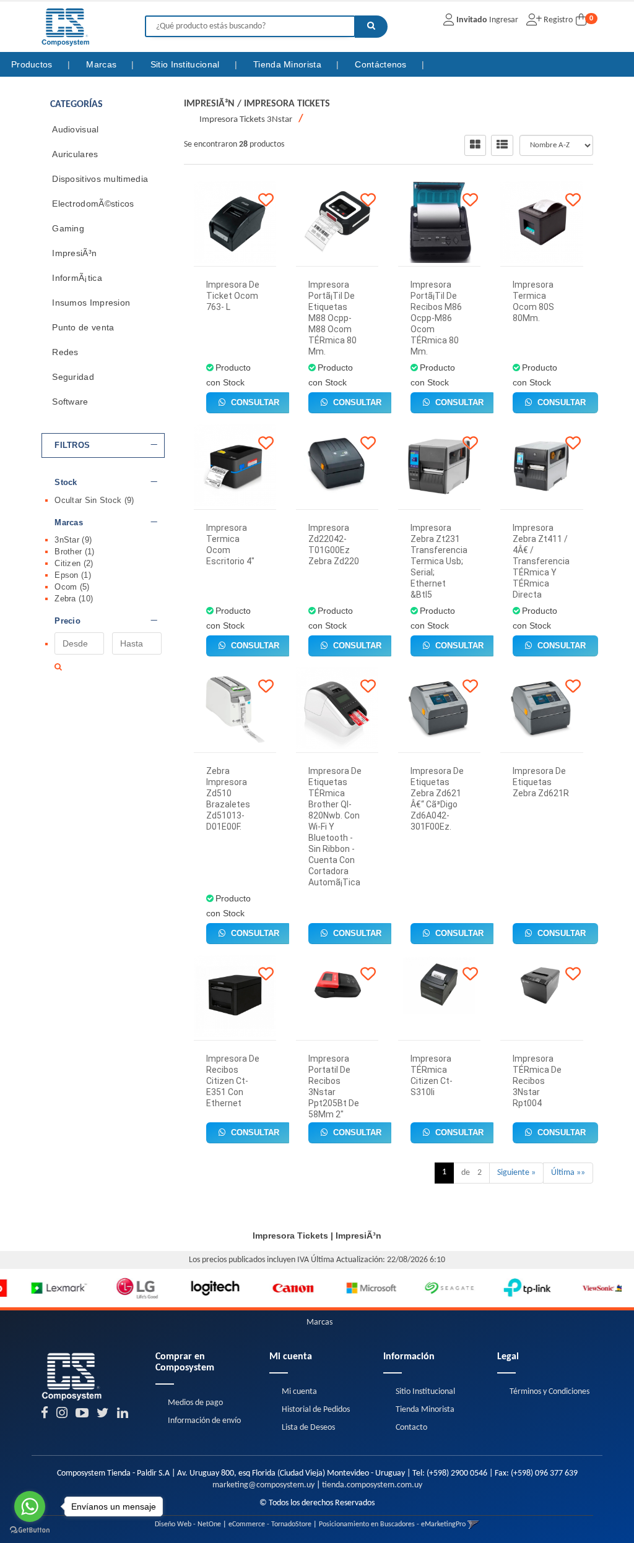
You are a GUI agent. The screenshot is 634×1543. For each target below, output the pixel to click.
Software (70, 401)
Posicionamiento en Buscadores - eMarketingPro (392, 1524)
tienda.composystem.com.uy (372, 1485)
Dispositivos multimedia (100, 179)
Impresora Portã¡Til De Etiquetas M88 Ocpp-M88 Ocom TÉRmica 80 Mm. (332, 318)
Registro (557, 20)
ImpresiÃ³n (74, 253)
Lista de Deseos (308, 1427)
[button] (473, 1524)
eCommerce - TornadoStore (269, 1524)
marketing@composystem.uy (263, 1485)
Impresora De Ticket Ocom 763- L (232, 296)
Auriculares (75, 154)
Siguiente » (516, 1172)
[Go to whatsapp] (29, 1506)
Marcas (102, 64)
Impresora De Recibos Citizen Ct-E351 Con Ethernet (232, 1081)
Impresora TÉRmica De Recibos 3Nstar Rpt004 (537, 1081)
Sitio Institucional (186, 64)
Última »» (568, 1172)
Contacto (411, 1427)
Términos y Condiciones (549, 1391)
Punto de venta (83, 327)
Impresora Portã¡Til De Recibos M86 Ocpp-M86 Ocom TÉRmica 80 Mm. (436, 318)
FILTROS (72, 445)
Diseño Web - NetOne (188, 1524)
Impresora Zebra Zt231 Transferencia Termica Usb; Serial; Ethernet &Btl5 (438, 561)
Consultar (253, 402)
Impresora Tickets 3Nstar (245, 119)
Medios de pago (195, 1403)
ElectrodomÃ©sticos (93, 203)
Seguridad (73, 377)
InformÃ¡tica (77, 278)
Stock (65, 482)
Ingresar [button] (503, 20)
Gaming (68, 228)
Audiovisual (75, 129)
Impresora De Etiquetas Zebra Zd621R (541, 782)
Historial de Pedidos (316, 1409)
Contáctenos (382, 64)
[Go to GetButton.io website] (30, 1530)
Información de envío (204, 1420)
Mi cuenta (299, 1391)
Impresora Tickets (287, 104)
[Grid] (475, 145)
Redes (65, 352)
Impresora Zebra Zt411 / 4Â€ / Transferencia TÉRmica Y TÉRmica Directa (541, 561)
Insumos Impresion (91, 302)
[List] (502, 145)
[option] (40, 1288)
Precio (67, 621)
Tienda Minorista (288, 64)
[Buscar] (371, 26)
